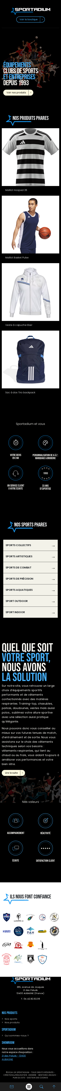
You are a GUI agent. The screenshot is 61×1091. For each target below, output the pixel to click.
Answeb (32, 1075)
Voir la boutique (29, 19)
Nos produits (12, 1022)
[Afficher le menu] (29, 1087)
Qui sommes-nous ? (17, 1035)
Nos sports (11, 1018)
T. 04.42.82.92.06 (30, 998)
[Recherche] (41, 1086)
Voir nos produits (16, 92)
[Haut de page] (54, 1086)
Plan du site (19, 1077)
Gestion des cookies (37, 1077)
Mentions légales (47, 1075)
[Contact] (11, 1086)
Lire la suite (11, 773)
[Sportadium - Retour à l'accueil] (30, 11)
